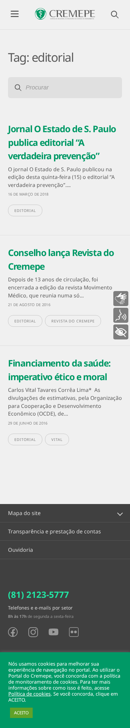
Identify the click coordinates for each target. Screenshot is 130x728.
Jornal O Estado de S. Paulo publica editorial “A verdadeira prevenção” (62, 142)
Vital (57, 439)
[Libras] (120, 298)
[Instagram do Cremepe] (33, 632)
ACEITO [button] (21, 713)
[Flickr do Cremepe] (74, 632)
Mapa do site (24, 513)
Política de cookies (29, 694)
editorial (25, 210)
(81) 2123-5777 (38, 594)
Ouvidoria (20, 549)
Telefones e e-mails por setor (40, 607)
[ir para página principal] (65, 14)
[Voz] (120, 315)
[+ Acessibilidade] (120, 331)
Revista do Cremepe (73, 320)
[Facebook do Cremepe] (13, 632)
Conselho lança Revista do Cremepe (61, 259)
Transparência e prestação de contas (54, 531)
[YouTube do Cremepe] (53, 632)
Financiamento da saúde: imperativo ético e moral (59, 370)
